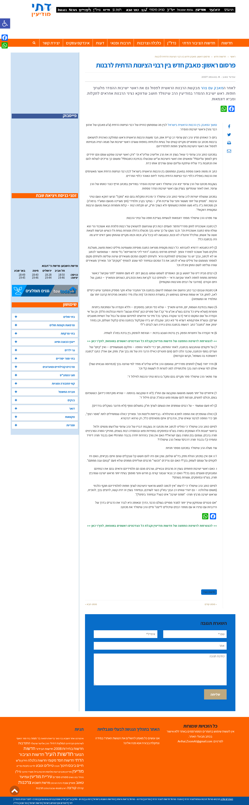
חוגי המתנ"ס (67, 375)
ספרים (56, 777)
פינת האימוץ (56, 783)
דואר (72, 408)
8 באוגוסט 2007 (211, 77)
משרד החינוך (27, 771)
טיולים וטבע (45, 765)
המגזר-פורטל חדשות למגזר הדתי (167, 799)
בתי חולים (69, 316)
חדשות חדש (220, 56)
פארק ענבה (68, 782)
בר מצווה (35, 738)
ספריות (70, 425)
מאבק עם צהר (211, 88)
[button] (5, 23)
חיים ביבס (76, 765)
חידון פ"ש (21, 760)
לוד (70, 803)
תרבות (40, 788)
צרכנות (24, 782)
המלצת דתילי (57, 743)
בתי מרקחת (68, 333)
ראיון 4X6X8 (60, 788)
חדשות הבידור (44, 749)
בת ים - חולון (78, 799)
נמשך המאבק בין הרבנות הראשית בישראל (192, 125)
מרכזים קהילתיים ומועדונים (59, 366)
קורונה (71, 788)
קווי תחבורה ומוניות (63, 383)
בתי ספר (26, 738)
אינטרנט (79, 738)
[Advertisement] (151, 557)
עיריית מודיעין (41, 776)
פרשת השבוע (41, 783)
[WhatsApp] (5, 45)
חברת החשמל (66, 391)
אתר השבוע (69, 738)
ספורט (64, 777)
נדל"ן (18, 771)
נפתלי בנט (79, 777)
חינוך (64, 765)
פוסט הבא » (91, 604)
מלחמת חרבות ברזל (43, 771)
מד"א (19, 765)
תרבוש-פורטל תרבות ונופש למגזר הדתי (202, 799)
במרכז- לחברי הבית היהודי (27, 799)
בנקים (71, 400)
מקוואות (70, 416)
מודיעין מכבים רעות (62, 771)
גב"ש (69, 799)
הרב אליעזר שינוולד (40, 743)
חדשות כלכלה (37, 760)
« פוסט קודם (211, 604)
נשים (71, 777)
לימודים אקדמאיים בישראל (55, 803)
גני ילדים (70, 350)
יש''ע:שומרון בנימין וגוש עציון (53, 799)
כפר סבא (24, 803)
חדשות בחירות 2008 (69, 749)
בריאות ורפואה (48, 738)
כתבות (26, 765)
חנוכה (57, 766)
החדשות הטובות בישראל (104, 799)
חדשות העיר (209, 592)
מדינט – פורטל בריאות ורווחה (130, 799)
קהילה (80, 788)
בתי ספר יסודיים (65, 358)
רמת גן (88, 799)
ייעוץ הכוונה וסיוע (64, 341)
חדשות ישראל (35, 803)
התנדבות (24, 743)
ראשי (232, 56)
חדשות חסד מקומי (60, 760)
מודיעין (78, 771)
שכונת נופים (49, 788)
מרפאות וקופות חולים (62, 325)
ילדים (32, 765)
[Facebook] (5, 38)
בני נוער (59, 738)
